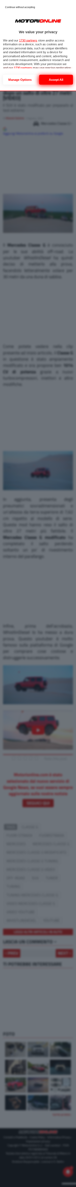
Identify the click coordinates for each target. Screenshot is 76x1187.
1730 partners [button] (28, 40)
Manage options (20, 79)
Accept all (56, 79)
